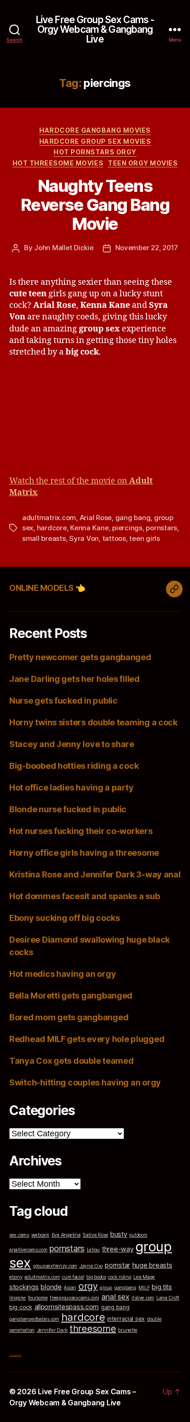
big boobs (96, 1277)
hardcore (52, 527)
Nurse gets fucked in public (63, 700)
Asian (70, 1288)
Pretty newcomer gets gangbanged (80, 657)
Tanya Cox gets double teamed (71, 1061)
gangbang (125, 1288)
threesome (93, 1328)
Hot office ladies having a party (71, 787)
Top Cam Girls (15, 1355)
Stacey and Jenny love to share (71, 744)
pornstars (161, 527)
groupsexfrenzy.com (55, 1266)
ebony (16, 1277)
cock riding (119, 1277)
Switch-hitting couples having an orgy (85, 1082)
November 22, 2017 (146, 247)
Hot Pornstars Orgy (94, 152)
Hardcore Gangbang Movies (94, 130)
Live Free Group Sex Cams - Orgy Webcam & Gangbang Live (95, 29)
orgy (88, 1286)
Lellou (93, 1250)
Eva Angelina (66, 1235)
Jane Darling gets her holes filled (74, 679)
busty (118, 1234)
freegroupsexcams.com (74, 1298)
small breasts (44, 538)
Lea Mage (144, 1277)
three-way (118, 1249)
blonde (51, 1287)
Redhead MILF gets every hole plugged (86, 1039)
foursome (38, 1298)
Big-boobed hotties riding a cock (73, 766)
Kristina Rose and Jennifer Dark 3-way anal (95, 874)
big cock (20, 1307)
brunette (127, 1330)
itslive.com (142, 1298)
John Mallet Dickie (63, 247)
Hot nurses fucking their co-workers (81, 831)
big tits (162, 1287)
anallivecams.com (28, 1250)
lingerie (17, 1298)
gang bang (133, 517)
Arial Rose (96, 517)
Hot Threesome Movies (57, 163)
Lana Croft (167, 1298)
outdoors (138, 1235)
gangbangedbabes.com (34, 1319)
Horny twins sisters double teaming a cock (93, 722)
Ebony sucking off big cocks (64, 918)
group (106, 1288)
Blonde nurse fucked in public (67, 809)
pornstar (117, 1265)
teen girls (144, 538)
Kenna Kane (89, 527)
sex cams (19, 1235)
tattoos (114, 538)
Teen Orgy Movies (143, 163)
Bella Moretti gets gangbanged (70, 995)
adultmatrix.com (49, 517)
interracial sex (126, 1318)
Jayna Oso (91, 1266)
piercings (127, 527)
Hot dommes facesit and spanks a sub (84, 896)
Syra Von (84, 538)
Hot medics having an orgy (62, 974)
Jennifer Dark (52, 1330)
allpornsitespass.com (67, 1307)
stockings (24, 1287)
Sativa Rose (95, 1235)
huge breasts (152, 1265)
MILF (143, 1288)
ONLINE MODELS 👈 (47, 588)
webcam (40, 1235)
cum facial (73, 1277)
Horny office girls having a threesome (84, 853)
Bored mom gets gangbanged (68, 1017)
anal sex (115, 1296)
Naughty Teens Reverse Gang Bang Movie (95, 205)
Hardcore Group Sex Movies (95, 141)
